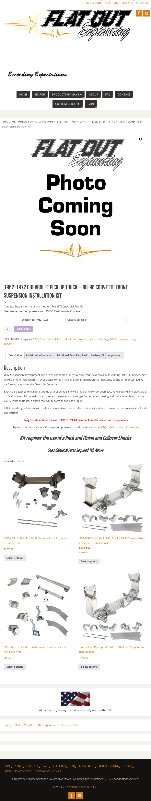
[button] (141, 139)
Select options (14, 558)
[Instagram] (146, 13)
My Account (93, 3)
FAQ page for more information (119, 427)
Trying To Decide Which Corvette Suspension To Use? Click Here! (41, 725)
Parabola (74, 787)
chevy (133, 339)
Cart (107, 3)
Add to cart (23, 328)
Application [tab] (114, 355)
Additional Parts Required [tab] (72, 355)
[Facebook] (139, 13)
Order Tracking (123, 3)
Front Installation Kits (22, 122)
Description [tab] (15, 355)
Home (5, 122)
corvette (9, 344)
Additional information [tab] (39, 355)
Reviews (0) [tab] (97, 355)
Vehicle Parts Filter (48, 770)
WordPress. (90, 787)
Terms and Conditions (18, 770)
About (19, 766)
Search (127, 766)
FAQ (72, 766)
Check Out (142, 3)
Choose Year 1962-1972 (34, 319)
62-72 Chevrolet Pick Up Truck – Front (55, 122)
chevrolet (123, 339)
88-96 (113, 339)
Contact (32, 766)
